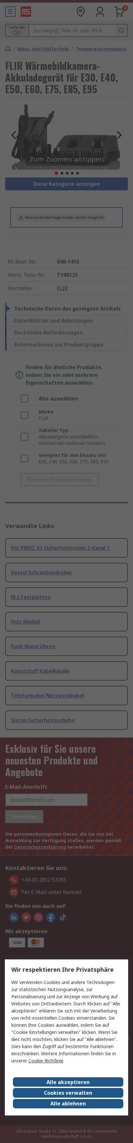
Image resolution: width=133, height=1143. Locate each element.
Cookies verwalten (68, 1092)
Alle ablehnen (68, 1103)
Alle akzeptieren (68, 1082)
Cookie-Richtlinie (45, 1061)
